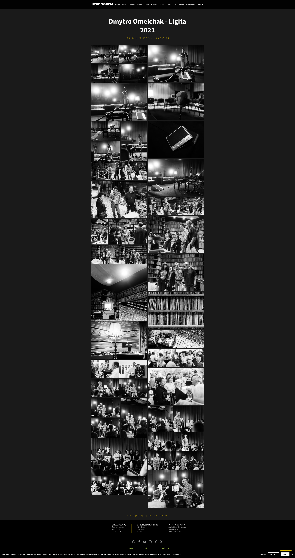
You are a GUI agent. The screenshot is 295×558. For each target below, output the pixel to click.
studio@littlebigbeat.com (177, 527)
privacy (147, 548)
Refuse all (273, 554)
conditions (165, 548)
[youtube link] (144, 541)
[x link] (161, 541)
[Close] (292, 554)
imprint (130, 548)
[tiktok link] (156, 541)
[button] (147, 5)
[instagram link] (150, 541)
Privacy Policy (176, 554)
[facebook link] (139, 541)
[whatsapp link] (133, 541)
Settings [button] (263, 554)
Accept (285, 554)
